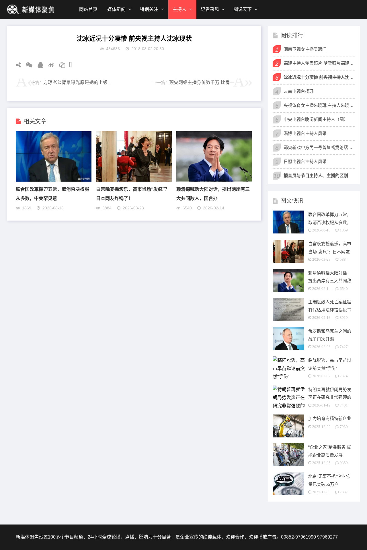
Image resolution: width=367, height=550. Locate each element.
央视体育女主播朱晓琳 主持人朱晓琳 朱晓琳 (319, 105)
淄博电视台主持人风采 (305, 133)
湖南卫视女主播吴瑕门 (305, 49)
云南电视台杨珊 (299, 91)
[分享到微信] (27, 65)
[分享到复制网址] (60, 65)
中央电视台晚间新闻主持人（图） (316, 119)
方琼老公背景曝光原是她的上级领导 (80, 82)
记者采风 (210, 9)
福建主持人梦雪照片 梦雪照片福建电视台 (319, 63)
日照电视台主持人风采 (305, 161)
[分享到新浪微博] (49, 65)
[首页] (31, 9)
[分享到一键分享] (68, 65)
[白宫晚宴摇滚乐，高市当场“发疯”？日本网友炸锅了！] (134, 180)
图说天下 (242, 9)
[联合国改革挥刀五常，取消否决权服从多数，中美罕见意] (53, 180)
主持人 (179, 9)
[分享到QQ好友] (38, 65)
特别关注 (149, 9)
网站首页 (88, 9)
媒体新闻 (116, 9)
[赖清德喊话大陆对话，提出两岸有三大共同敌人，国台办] (214, 180)
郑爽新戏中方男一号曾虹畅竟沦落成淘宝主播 (319, 147)
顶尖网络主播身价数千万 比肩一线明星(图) (212, 82)
